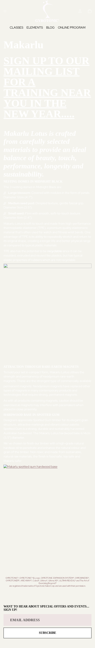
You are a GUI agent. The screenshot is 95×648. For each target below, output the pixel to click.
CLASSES (16, 27)
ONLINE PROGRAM (72, 27)
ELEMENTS (35, 27)
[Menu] (5, 11)
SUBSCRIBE (47, 632)
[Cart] (90, 11)
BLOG (50, 27)
